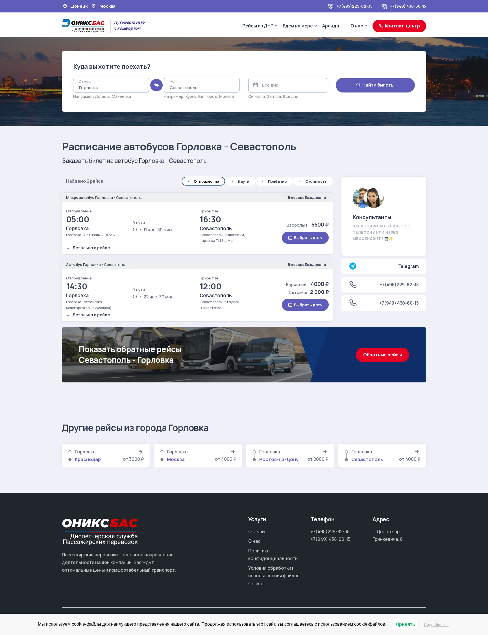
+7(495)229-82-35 (354, 6)
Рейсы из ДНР (258, 26)
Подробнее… (436, 624)
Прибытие (277, 181)
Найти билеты (378, 85)
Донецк (102, 96)
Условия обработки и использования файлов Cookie (274, 575)
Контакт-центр (402, 26)
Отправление (206, 181)
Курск (191, 96)
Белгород (207, 96)
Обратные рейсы (382, 355)
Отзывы (256, 531)
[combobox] (111, 85)
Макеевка (121, 96)
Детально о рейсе (91, 247)
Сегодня (256, 96)
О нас (356, 26)
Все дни (290, 96)
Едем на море (298, 26)
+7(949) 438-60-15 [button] (399, 303)
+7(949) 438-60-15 (408, 6)
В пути (243, 181)
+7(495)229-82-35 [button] (399, 284)
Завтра (274, 96)
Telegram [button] (408, 266)
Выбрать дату (308, 237)
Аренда (330, 26)
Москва (226, 96)
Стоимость (316, 181)
